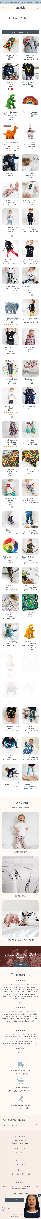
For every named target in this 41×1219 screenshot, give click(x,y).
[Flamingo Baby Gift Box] (30, 368)
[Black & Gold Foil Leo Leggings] (10, 575)
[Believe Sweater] (10, 71)
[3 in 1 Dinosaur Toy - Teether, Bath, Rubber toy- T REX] (10, 101)
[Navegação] (3, 7)
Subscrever (20, 1200)
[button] (32, 1206)
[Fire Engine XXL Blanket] (30, 336)
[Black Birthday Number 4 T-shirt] (10, 248)
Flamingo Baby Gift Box (30, 380)
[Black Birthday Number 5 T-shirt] (30, 248)
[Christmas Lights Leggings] (10, 688)
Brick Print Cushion (30, 470)
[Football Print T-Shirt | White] (28, 295)
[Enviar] (36, 1125)
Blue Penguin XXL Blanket (30, 673)
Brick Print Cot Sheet (11, 56)
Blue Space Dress (30, 406)
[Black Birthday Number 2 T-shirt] (10, 336)
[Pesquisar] (33, 7)
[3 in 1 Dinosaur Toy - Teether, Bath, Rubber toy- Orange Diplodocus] (10, 132)
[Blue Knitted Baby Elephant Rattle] (10, 307)
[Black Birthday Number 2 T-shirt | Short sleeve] (9, 356)
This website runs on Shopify (20, 1216)
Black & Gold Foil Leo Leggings (11, 587)
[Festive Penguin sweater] (30, 44)
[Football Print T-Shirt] (30, 275)
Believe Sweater (11, 82)
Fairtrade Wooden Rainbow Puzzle (30, 113)
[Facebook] (12, 1174)
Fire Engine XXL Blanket (30, 348)
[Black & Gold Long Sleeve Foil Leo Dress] (30, 546)
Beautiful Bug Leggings (10, 380)
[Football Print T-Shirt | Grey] (32, 295)
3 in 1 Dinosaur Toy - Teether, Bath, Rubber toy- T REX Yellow (30, 644)
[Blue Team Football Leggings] (10, 275)
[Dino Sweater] (10, 162)
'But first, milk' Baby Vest (30, 201)
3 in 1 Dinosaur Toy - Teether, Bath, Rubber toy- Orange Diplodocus (11, 145)
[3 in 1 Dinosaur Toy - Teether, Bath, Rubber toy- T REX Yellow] (30, 631)
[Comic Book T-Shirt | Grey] (12, 507)
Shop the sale (20, 965)
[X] (18, 1174)
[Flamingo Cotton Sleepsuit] (10, 189)
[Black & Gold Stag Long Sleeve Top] (30, 71)
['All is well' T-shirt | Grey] (12, 417)
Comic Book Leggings (30, 441)
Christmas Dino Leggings (30, 727)
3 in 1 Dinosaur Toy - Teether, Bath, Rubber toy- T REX (11, 114)
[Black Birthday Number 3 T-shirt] (30, 216)
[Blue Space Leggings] (10, 519)
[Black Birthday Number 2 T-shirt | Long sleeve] (12, 356)
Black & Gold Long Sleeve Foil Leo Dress (30, 559)
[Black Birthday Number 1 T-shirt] (30, 307)
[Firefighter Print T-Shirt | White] (9, 236)
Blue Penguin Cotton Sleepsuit (30, 757)
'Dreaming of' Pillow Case (30, 174)
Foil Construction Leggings (11, 727)
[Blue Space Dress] (30, 395)
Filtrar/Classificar (20, 32)
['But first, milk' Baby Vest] (30, 189)
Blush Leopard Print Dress (10, 441)
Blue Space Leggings (10, 531)
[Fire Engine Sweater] (10, 661)
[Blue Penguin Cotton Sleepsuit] (30, 745)
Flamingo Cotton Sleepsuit (11, 201)
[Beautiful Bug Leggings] (10, 368)
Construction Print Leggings (30, 531)
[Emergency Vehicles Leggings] (30, 487)
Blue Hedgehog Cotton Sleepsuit (10, 642)
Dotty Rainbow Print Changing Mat (10, 614)
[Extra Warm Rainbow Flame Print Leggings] (30, 772)
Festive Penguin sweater (30, 56)
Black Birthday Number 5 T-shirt (30, 260)
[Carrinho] (37, 7)
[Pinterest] (28, 1174)
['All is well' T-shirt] (10, 395)
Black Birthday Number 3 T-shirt (30, 228)
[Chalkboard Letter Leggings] (30, 688)
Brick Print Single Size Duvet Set (11, 471)
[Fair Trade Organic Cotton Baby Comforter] (30, 132)
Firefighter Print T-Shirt (11, 228)
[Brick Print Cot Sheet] (10, 44)
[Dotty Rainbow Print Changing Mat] (10, 602)
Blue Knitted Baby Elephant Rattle (11, 319)
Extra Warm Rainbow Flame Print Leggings (30, 784)
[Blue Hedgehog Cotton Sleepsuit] (10, 631)
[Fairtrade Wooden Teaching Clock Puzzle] (10, 546)
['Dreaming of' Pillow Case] (30, 162)
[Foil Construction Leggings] (10, 715)
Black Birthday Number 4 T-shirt (10, 260)
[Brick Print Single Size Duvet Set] (10, 458)
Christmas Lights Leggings (10, 700)
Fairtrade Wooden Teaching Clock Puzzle (10, 559)
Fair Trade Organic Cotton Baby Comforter (30, 144)
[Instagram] (23, 1174)
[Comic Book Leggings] (30, 429)
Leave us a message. (20, 1143)
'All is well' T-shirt (10, 407)
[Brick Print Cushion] (30, 458)
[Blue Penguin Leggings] (10, 745)
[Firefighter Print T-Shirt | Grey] (12, 236)
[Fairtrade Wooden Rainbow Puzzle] (30, 101)
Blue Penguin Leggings (10, 757)
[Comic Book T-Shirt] (10, 487)
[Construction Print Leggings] (30, 519)
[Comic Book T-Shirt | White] (9, 507)
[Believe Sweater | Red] (12, 89)
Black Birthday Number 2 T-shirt (10, 348)
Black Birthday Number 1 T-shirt (30, 319)
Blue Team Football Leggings (11, 287)
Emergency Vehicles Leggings (30, 499)
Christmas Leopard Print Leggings (11, 784)
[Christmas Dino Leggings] (30, 715)
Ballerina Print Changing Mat (30, 587)
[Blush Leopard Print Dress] (10, 429)
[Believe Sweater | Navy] (9, 89)
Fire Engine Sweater (10, 673)
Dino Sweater (10, 173)
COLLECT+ (27, 2)
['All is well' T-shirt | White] (9, 417)
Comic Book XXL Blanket (30, 614)
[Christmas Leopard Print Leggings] (10, 772)
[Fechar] (39, 1195)
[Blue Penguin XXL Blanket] (30, 661)
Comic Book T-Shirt (10, 499)
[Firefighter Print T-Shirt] (10, 216)
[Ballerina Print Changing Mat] (30, 575)
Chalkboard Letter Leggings (30, 700)
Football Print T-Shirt (30, 287)
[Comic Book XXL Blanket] (30, 602)
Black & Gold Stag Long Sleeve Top (30, 83)
